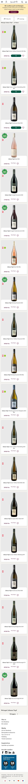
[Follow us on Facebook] (2, 753)
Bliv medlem (4, 724)
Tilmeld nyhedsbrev (6, 739)
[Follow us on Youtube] (13, 753)
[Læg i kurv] (16, 56)
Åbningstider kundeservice (8, 732)
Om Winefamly (5, 722)
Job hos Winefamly (6, 730)
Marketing (4, 736)
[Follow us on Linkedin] (10, 753)
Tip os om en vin (5, 734)
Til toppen (13, 714)
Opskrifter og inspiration (7, 745)
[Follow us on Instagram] (6, 753)
